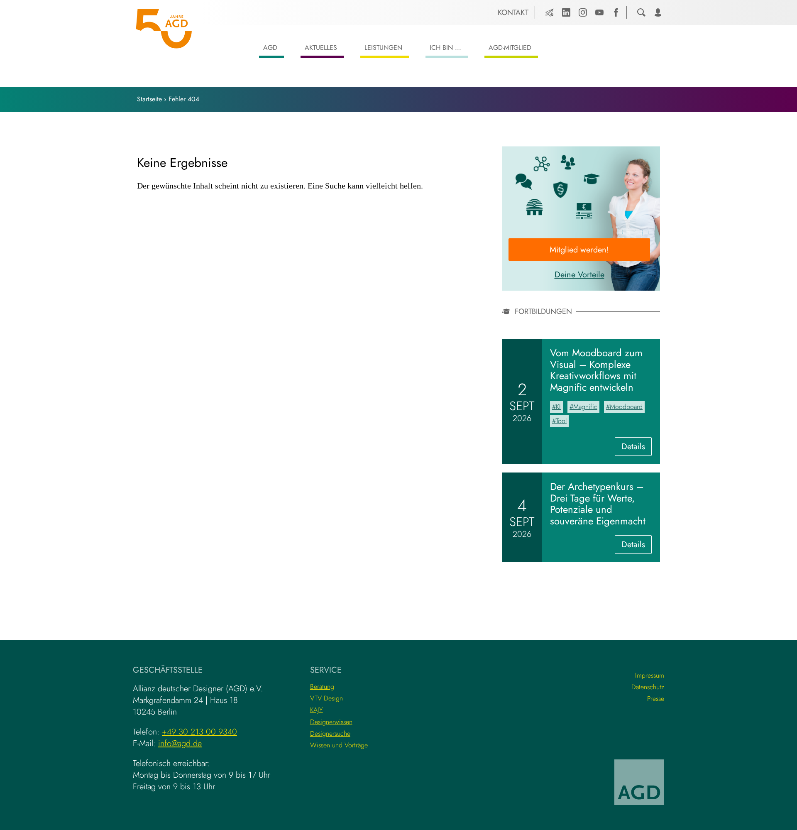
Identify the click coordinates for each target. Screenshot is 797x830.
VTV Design (326, 698)
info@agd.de (180, 743)
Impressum (649, 675)
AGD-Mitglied (510, 47)
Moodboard (626, 406)
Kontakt (513, 12)
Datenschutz (647, 687)
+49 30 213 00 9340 (199, 732)
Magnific (585, 406)
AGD (270, 47)
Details (636, 448)
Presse (655, 698)
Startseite (149, 99)
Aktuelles (321, 47)
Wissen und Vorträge (339, 745)
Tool (561, 421)
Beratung (322, 686)
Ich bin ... (445, 47)
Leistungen (383, 47)
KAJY (316, 710)
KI (558, 406)
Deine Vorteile (579, 275)
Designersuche (330, 733)
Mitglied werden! (579, 250)
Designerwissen (331, 722)
